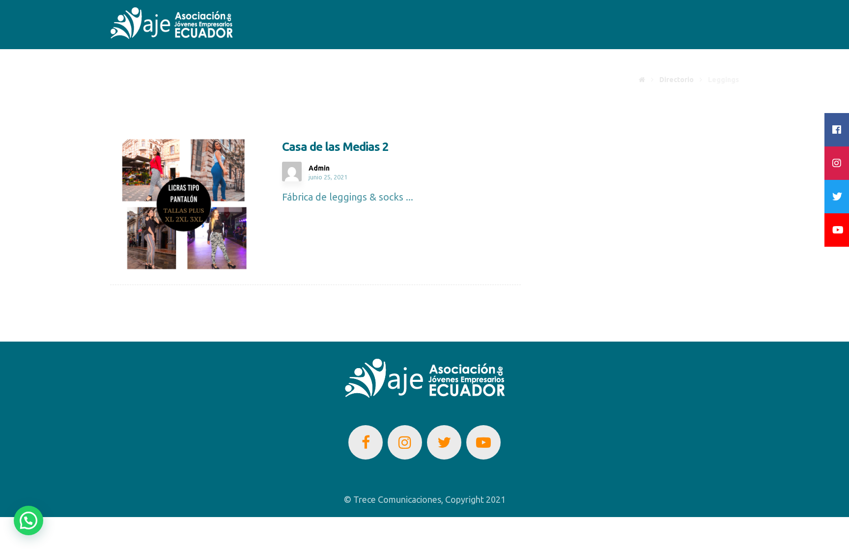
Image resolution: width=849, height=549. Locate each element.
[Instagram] (405, 442)
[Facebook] (365, 442)
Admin (319, 168)
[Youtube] (483, 442)
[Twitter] (444, 442)
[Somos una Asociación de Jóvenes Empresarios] (171, 23)
